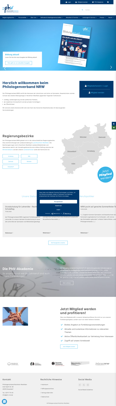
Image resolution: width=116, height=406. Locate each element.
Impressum (44, 384)
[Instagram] (87, 384)
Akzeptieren (58, 201)
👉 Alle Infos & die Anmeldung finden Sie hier (59, 61)
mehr (58, 209)
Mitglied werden (97, 93)
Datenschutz (45, 397)
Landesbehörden (28, 149)
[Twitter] (83, 384)
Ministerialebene (8, 149)
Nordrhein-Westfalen (42, 143)
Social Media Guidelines (85, 390)
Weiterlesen (8, 233)
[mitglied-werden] (105, 167)
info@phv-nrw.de (8, 395)
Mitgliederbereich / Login (97, 86)
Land (34, 143)
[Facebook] (79, 384)
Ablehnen (58, 205)
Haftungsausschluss (47, 388)
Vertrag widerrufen (47, 392)
